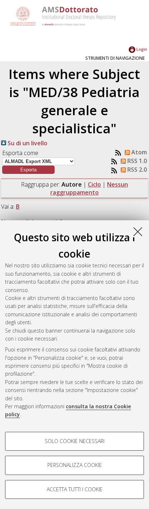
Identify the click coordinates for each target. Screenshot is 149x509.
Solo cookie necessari (75, 441)
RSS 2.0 (136, 170)
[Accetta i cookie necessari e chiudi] (138, 231)
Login (141, 49)
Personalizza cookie (74, 465)
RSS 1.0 (136, 161)
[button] (28, 170)
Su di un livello (26, 143)
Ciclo (94, 184)
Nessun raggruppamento (89, 188)
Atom (138, 152)
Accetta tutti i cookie (75, 489)
